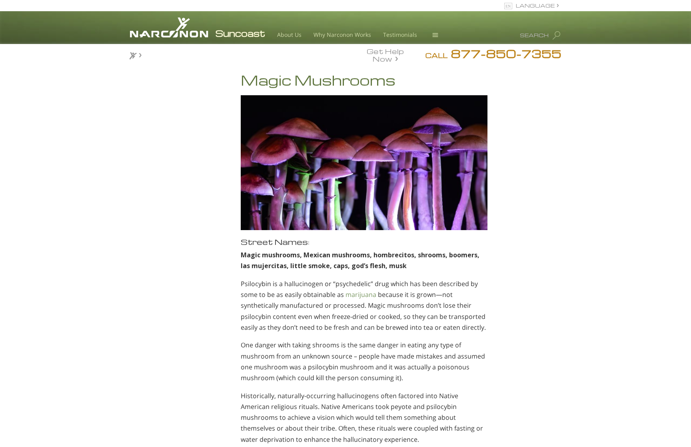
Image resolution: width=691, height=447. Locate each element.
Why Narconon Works (342, 34)
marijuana (361, 294)
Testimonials (400, 34)
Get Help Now (385, 54)
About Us (289, 34)
